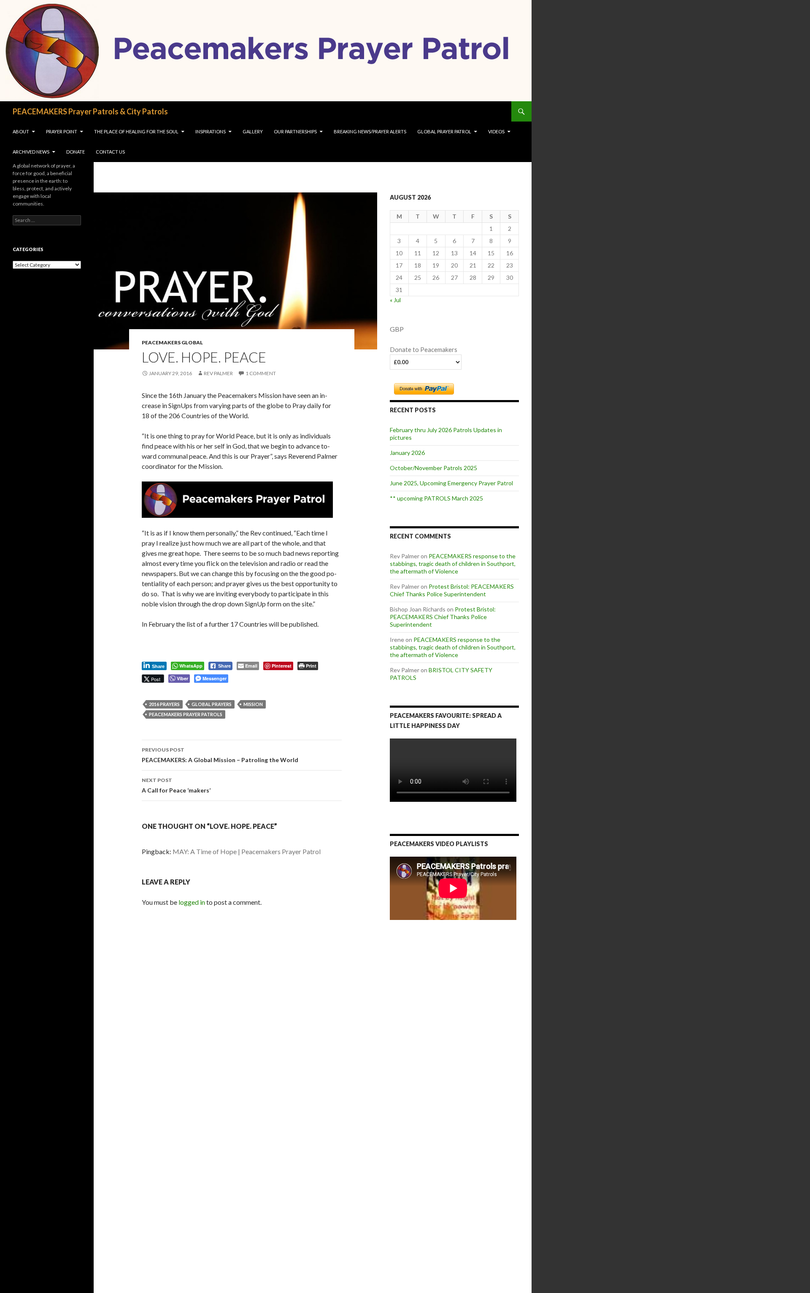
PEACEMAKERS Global (172, 342)
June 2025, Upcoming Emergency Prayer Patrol (451, 483)
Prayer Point (61, 131)
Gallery (253, 131)
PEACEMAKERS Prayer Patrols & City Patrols (90, 111)
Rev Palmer (218, 373)
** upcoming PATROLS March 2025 (436, 498)
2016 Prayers (164, 704)
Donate (75, 151)
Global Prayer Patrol (444, 131)
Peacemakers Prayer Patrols (185, 714)
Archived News (31, 151)
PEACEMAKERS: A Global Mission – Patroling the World (220, 755)
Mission (253, 704)
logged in (191, 902)
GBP (397, 329)
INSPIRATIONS (210, 131)
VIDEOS (496, 131)
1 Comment (261, 373)
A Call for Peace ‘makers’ (176, 785)
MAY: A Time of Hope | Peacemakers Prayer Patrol (247, 851)
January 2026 (407, 452)
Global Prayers (212, 704)
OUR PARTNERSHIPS (295, 131)
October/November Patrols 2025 (433, 467)
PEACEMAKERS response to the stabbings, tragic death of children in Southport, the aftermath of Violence (453, 563)
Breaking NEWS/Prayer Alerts (370, 131)
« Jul (395, 299)
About (21, 131)
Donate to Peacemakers (423, 349)
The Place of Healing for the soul (136, 131)
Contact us (110, 151)
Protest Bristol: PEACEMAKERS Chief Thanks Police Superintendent (452, 590)
